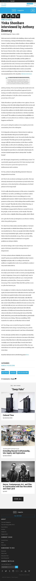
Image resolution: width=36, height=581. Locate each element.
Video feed (3, 553)
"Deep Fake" (12, 1)
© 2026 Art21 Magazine (6, 577)
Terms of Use (27, 574)
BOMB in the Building (6, 19)
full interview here (26, 74)
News (2, 542)
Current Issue (4, 540)
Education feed (4, 555)
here (27, 354)
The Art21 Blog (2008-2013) (7, 524)
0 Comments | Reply (8, 379)
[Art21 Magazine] (18, 9)
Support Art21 (30, 3)
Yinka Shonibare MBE (23, 372)
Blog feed (3, 551)
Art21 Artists (5, 372)
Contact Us (3, 531)
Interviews (13, 372)
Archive (3, 529)
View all (18, 499)
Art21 (2, 3)
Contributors (3, 5)
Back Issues (3, 7)
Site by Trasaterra (15, 577)
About (5, 3)
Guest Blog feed (5, 558)
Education (3, 545)
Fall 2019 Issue (5, 1)
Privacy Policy (21, 574)
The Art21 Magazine (6, 522)
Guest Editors (4, 527)
